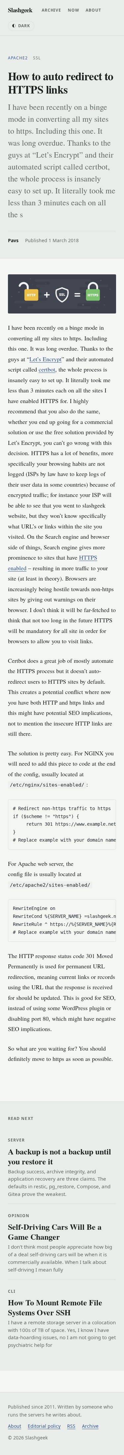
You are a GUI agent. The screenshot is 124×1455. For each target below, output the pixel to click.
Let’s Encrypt (45, 359)
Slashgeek (20, 9)
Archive (51, 10)
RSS (71, 1426)
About (93, 10)
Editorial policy (44, 1426)
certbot (47, 369)
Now (73, 10)
